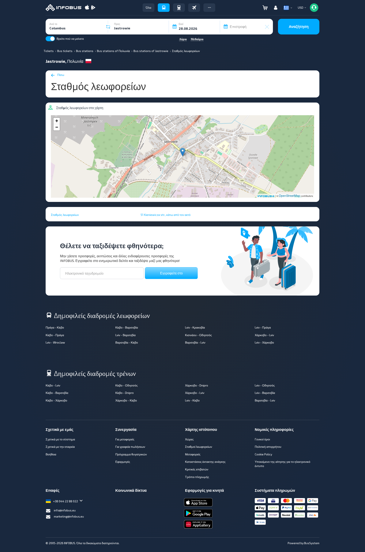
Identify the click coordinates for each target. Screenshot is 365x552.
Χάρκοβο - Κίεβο (126, 400)
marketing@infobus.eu (69, 516)
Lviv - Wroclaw (55, 342)
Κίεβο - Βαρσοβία (126, 327)
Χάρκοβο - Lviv (264, 335)
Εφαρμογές (122, 461)
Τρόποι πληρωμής (197, 477)
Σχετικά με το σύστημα (60, 439)
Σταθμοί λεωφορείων (198, 446)
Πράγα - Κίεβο (55, 327)
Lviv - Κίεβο (192, 400)
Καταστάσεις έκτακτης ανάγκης (205, 461)
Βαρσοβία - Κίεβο (126, 342)
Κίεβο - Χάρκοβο (56, 400)
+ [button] (56, 120)
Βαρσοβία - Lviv (195, 342)
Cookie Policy (263, 454)
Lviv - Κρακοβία (195, 327)
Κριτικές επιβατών (196, 469)
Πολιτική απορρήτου (268, 446)
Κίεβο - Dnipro (124, 392)
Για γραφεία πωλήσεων (130, 446)
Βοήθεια (51, 454)
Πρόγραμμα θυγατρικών (131, 454)
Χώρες (189, 439)
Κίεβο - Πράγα (55, 335)
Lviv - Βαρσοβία (125, 335)
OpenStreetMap (289, 195)
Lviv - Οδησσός (265, 385)
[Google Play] (93, 8)
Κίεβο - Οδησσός (126, 385)
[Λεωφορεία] (164, 7)
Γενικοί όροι (262, 439)
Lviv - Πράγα (263, 327)
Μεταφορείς (192, 454)
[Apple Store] (87, 8)
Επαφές (52, 490)
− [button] (56, 127)
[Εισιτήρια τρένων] (179, 7)
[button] (209, 7)
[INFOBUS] (63, 7)
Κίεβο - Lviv (53, 385)
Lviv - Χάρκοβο (264, 342)
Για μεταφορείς (124, 439)
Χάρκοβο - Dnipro (196, 385)
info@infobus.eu (65, 510)
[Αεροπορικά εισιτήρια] (194, 7)
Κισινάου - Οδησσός (198, 335)
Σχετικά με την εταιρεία (60, 446)
